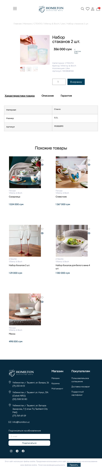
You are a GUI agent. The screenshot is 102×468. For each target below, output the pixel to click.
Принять (74, 464)
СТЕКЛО (38, 24)
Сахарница (14, 196)
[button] (14, 9)
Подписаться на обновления (24, 431)
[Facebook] (23, 451)
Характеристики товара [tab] (20, 95)
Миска (12, 333)
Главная (18, 24)
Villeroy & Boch (51, 24)
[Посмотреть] (42, 165)
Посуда (12, 190)
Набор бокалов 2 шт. (19, 265)
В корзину (76, 81)
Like (63, 24)
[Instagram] (11, 451)
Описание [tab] (48, 95)
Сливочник (61, 196)
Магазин (27, 24)
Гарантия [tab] (66, 95)
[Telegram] (17, 451)
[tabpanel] (51, 119)
